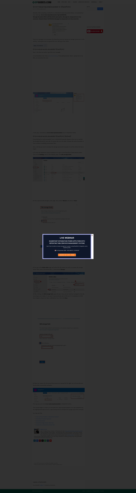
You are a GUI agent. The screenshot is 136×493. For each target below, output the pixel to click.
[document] (68, 246)
